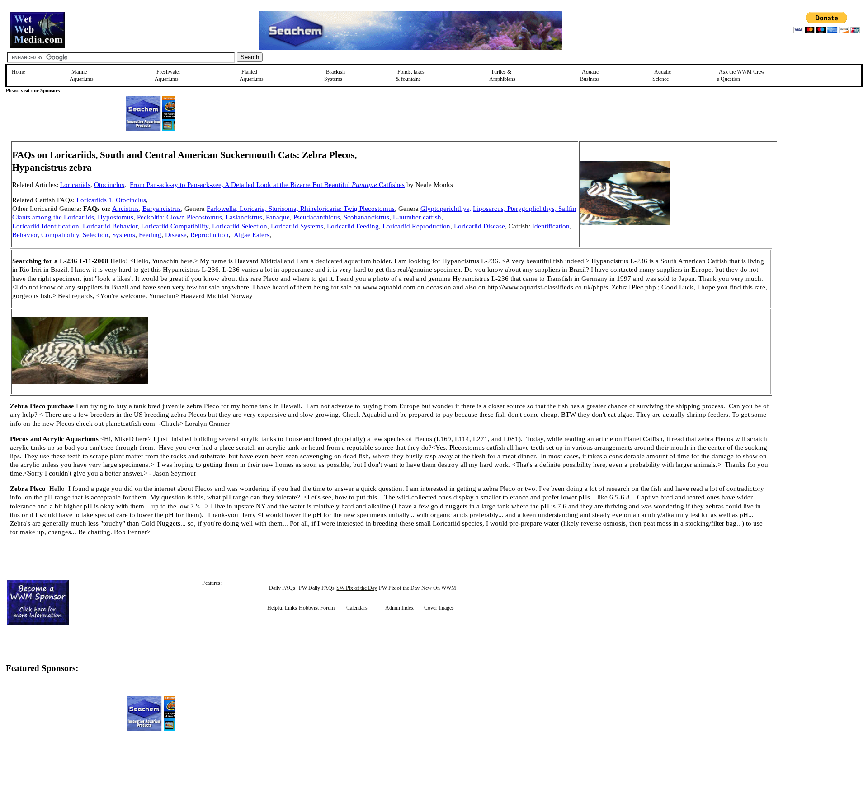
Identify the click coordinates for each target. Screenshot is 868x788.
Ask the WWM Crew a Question (741, 75)
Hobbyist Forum (317, 608)
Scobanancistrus (366, 217)
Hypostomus (115, 217)
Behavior (25, 234)
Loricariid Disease (479, 226)
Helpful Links (282, 608)
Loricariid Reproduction (416, 226)
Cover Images (439, 608)
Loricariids (75, 184)
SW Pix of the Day (356, 588)
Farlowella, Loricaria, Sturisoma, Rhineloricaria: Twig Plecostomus (301, 208)
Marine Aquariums (82, 75)
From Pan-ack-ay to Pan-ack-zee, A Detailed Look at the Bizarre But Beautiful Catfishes (267, 184)
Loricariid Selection (239, 226)
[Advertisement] (818, 204)
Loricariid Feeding (353, 226)
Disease (176, 234)
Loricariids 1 (94, 200)
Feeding (150, 234)
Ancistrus (125, 208)
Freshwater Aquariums (167, 75)
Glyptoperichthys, (445, 208)
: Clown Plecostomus (192, 217)
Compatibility (60, 234)
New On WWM (438, 588)
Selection (95, 234)
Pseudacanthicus (316, 217)
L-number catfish (417, 217)
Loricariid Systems (297, 226)
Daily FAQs (282, 588)
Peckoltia (150, 217)
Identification (551, 226)
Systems (123, 234)
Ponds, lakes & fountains (410, 75)
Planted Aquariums (252, 75)
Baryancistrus (161, 208)
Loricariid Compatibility (174, 226)
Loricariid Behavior (110, 226)
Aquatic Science (661, 75)
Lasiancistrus (244, 217)
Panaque (278, 217)
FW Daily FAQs (317, 588)
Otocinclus (109, 184)
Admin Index (399, 608)
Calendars (357, 608)
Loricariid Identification (45, 226)
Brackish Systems (334, 75)
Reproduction (209, 234)
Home (18, 72)
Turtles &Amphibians (502, 75)
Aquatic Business (589, 75)
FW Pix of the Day (399, 588)
